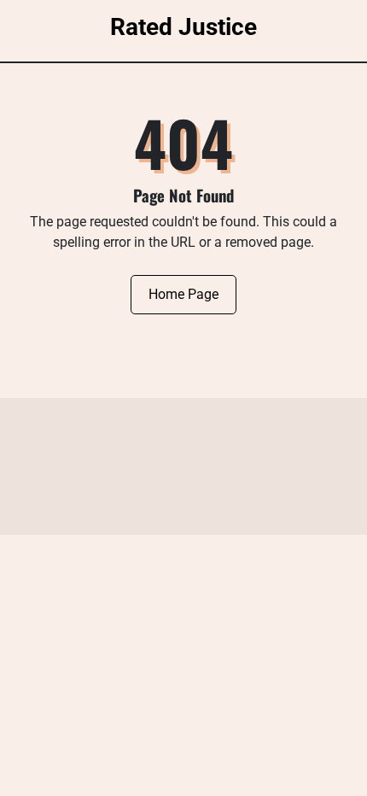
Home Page (183, 294)
